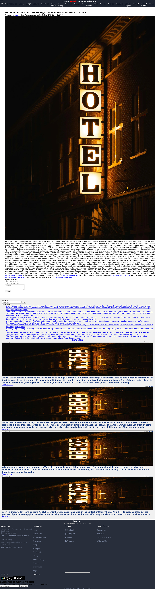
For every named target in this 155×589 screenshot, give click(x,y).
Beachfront (37, 541)
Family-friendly (38, 559)
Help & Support (103, 526)
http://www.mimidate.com (62, 277)
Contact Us (101, 530)
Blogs (35, 570)
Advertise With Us (104, 537)
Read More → (7, 385)
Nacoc (77, 521)
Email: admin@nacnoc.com (11, 547)
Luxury (35, 556)
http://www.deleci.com (71, 275)
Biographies (37, 567)
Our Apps (4, 574)
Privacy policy (23, 536)
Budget (35, 545)
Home (35, 530)
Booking (36, 563)
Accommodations (39, 537)
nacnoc (17, 15)
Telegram (70, 541)
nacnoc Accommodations (79, 1)
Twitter (69, 537)
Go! (24, 302)
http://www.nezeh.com (13, 275)
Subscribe (24, 586)
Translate (36, 574)
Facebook (70, 530)
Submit (8, 291)
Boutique (36, 548)
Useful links (5, 526)
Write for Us (102, 541)
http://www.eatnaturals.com (120, 275)
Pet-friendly (37, 552)
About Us (100, 534)
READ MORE (77, 340)
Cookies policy (6, 539)
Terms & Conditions (8, 536)
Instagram (70, 534)
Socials (68, 526)
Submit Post (37, 534)
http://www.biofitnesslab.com (15, 277)
